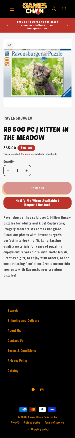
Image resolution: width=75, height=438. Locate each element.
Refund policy (32, 422)
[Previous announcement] (7, 25)
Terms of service (54, 422)
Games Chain (35, 417)
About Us (14, 330)
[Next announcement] (67, 25)
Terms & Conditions (22, 350)
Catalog (13, 370)
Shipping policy (40, 429)
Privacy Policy (18, 360)
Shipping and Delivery (23, 320)
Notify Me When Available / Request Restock (37, 202)
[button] (12, 8)
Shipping (26, 154)
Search (13, 310)
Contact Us (15, 340)
